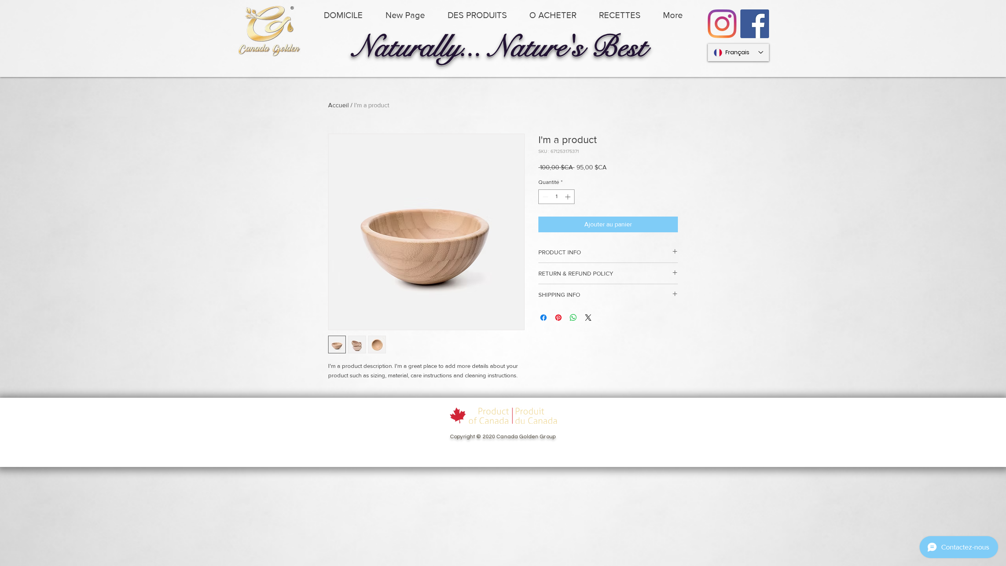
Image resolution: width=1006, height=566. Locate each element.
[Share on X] (588, 317)
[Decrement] (544, 197)
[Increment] (568, 197)
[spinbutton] (556, 197)
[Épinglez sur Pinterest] (558, 317)
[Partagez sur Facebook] (543, 317)
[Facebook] (754, 23)
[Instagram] (722, 23)
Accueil (338, 105)
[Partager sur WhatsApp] (573, 317)
